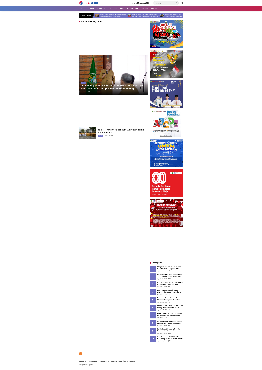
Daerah (83, 83)
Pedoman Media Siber (118, 361)
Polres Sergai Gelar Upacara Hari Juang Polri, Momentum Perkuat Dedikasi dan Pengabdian (169, 276)
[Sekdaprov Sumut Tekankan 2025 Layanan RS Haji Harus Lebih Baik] (87, 133)
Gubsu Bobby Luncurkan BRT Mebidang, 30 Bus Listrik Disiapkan (170, 338)
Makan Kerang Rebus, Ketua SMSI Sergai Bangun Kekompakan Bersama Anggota (131, 15)
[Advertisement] (113, 39)
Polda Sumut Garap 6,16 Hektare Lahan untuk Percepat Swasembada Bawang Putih (169, 330)
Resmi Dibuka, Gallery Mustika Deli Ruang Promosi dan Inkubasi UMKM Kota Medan (170, 307)
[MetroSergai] (89, 3)
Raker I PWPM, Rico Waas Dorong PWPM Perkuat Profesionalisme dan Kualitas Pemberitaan (169, 315)
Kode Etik (82, 361)
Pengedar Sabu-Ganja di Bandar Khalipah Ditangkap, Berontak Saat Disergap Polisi (169, 299)
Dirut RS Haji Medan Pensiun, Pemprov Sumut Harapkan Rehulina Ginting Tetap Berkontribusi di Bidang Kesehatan (112, 87)
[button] (176, 3)
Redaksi (132, 361)
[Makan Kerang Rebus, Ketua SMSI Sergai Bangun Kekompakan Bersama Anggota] (115, 15)
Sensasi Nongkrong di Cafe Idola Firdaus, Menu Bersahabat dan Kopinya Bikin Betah (169, 322)
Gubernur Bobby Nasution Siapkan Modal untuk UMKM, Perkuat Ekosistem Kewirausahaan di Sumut (170, 283)
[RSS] (80, 353)
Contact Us (93, 361)
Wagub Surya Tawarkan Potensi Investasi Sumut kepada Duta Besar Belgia (99, 15)
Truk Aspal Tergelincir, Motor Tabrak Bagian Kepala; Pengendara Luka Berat (163, 15)
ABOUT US (103, 361)
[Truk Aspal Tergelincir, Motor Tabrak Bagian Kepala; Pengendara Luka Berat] (148, 15)
